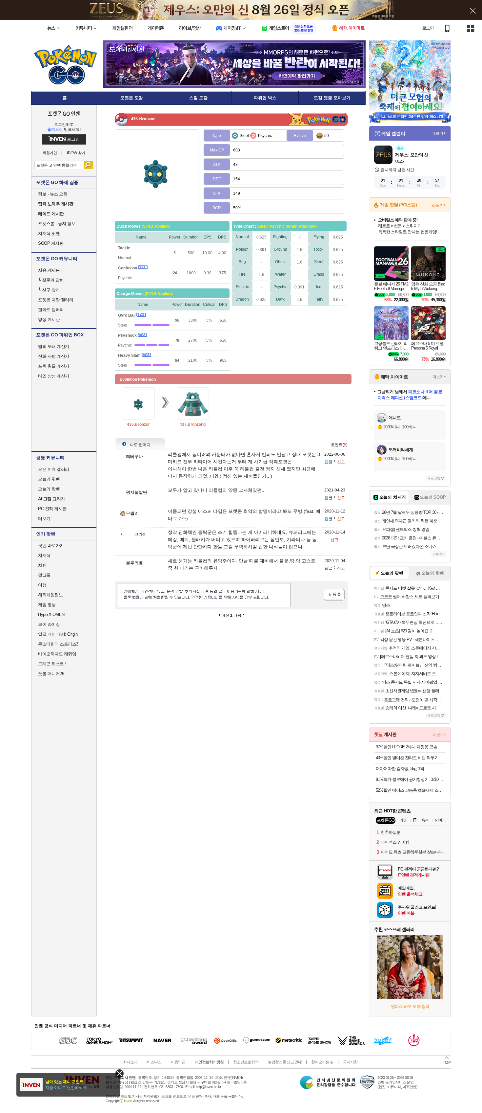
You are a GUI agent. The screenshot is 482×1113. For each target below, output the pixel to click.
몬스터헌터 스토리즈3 (58, 644)
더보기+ (439, 133)
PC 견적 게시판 (52, 509)
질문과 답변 (51, 280)
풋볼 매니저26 (51, 673)
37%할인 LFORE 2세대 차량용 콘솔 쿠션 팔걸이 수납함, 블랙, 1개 (411, 746)
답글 (328, 462)
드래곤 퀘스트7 (52, 664)
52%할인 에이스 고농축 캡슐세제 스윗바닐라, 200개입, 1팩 (411, 790)
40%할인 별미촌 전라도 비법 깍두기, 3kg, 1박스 (411, 757)
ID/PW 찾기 (76, 153)
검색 (88, 165)
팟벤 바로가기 (51, 545)
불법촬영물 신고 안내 (285, 1062)
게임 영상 (47, 604)
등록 (334, 595)
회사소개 (130, 1062)
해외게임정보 (50, 595)
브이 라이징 (49, 624)
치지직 (44, 555)
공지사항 (350, 1062)
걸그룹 (44, 575)
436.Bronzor (138, 424)
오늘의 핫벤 (49, 479)
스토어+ (439, 205)
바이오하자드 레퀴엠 (57, 654)
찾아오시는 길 (322, 1062)
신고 (341, 462)
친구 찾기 (49, 290)
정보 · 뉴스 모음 (52, 194)
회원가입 (50, 153)
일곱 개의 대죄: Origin (57, 634)
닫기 (119, 1073)
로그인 (427, 28)
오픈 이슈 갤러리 (53, 469)
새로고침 (433, 478)
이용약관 (178, 1062)
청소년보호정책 (245, 1062)
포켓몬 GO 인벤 (64, 113)
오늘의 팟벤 (49, 489)
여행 (42, 585)
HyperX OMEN (51, 614)
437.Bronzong (193, 424)
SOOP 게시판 (50, 243)
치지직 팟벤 (49, 233)
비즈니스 (154, 1062)
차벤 (42, 565)
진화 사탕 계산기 (53, 356)
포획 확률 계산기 (53, 366)
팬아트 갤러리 (51, 309)
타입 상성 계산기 (53, 376)
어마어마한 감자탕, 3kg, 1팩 (400, 768)
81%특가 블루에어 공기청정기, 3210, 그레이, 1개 (411, 779)
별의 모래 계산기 (53, 346)
